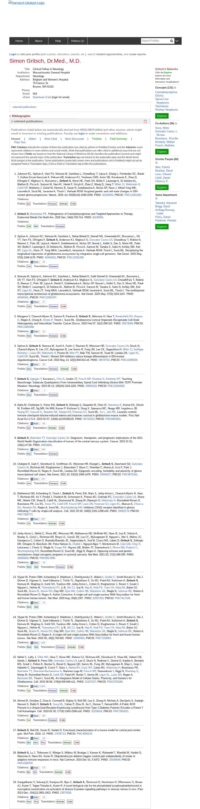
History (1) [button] (77, 40)
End (29, 226)
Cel (28, 523)
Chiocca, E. (162, 181)
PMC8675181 (130, 474)
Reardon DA (50, 411)
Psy (43, 742)
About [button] (38, 40)
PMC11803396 (25, 326)
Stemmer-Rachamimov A (47, 671)
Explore (162, 115)
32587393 (98, 598)
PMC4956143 (84, 733)
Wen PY (74, 352)
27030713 (59, 733)
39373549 (127, 323)
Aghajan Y (35, 378)
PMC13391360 (132, 194)
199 (43, 449)
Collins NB (82, 591)
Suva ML (58, 704)
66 (44, 716)
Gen (29, 266)
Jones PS (50, 503)
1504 (42, 686)
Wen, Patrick (162, 167)
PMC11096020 (129, 359)
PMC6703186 (114, 681)
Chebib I (77, 544)
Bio (28, 772)
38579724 (104, 359)
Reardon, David (164, 170)
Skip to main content (16, 4)
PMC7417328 (122, 598)
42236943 (107, 194)
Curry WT (86, 667)
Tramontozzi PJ (51, 587)
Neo (29, 336)
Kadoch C (131, 547)
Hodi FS (98, 587)
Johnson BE (125, 591)
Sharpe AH (65, 411)
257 (43, 519)
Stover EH (46, 591)
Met (36, 226)
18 (44, 738)
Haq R (88, 587)
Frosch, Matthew (164, 145)
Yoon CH (109, 587)
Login (12, 54)
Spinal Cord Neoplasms (162, 101)
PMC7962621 (121, 711)
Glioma (159, 95)
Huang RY (23, 411)
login (82, 133)
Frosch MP (85, 378)
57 (44, 768)
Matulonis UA (97, 591)
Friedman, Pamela (165, 220)
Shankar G (98, 378)
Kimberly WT (113, 378)
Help (58, 40)
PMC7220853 (103, 638)
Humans (52, 204)
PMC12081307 (48, 297)
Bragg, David (162, 206)
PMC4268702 (25, 763)
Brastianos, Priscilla (166, 138)
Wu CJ (71, 587)
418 (43, 643)
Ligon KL (27, 250)
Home (19, 40)
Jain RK (111, 411)
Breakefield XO (124, 316)
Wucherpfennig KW (71, 507)
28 (44, 262)
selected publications (24, 106)
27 (44, 302)
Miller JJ (119, 184)
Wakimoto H (133, 184)
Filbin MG (43, 657)
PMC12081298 (75, 257)
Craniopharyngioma (166, 92)
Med (29, 567)
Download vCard (42, 97)
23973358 (65, 792)
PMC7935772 (25, 514)
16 (44, 603)
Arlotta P (48, 319)
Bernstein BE (24, 678)
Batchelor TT (37, 437)
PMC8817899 (47, 558)
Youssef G (36, 411)
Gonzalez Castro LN (100, 239)
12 (44, 331)
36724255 (88, 418)
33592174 (123, 511)
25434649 (114, 759)
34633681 (46, 444)
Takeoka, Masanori (166, 202)
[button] (176, 41)
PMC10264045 (116, 385)
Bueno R (34, 591)
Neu (29, 395)
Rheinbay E (131, 671)
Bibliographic (21, 116)
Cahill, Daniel (162, 177)
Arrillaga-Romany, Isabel (165, 211)
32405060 (78, 638)
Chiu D (60, 378)
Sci (28, 204)
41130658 (97, 217)
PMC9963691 (113, 418)
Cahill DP (22, 187)
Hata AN (120, 587)
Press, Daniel (163, 216)
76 (44, 562)
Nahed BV (74, 667)
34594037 (105, 474)
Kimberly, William (165, 141)
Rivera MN (119, 547)
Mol (36, 567)
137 (43, 479)
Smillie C (110, 577)
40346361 (22, 297)
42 (44, 423)
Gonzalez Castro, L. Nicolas (166, 133)
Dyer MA (70, 591)
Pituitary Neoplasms (166, 109)
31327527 (90, 681)
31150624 (96, 711)
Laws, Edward (163, 174)
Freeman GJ (79, 411)
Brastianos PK (38, 213)
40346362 (50, 257)
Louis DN (35, 352)
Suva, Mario (162, 127)
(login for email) (60, 97)
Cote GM (125, 544)
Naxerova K (114, 404)
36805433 (91, 385)
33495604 (22, 558)
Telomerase (161, 106)
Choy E (136, 544)
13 (44, 797)
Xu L (102, 411)
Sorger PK (60, 547)
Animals (63, 204)
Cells (73, 204)
